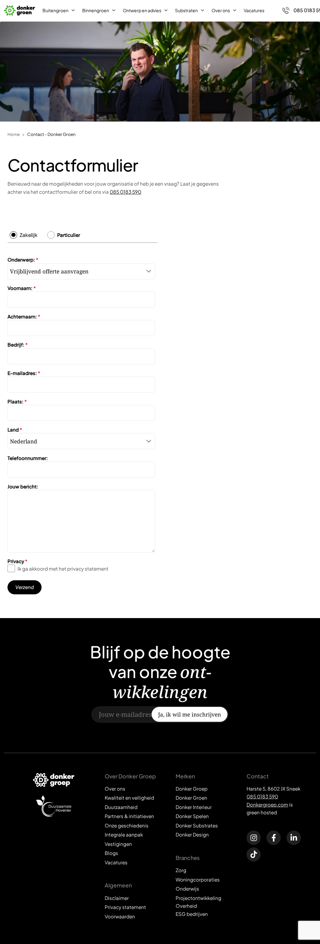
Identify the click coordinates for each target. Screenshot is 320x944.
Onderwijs (187, 889)
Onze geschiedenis (126, 825)
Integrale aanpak (124, 834)
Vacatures (254, 10)
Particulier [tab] (68, 235)
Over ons (221, 10)
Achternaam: (24, 316)
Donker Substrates (197, 825)
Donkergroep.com (267, 804)
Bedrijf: (18, 344)
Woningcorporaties (198, 879)
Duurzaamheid (121, 807)
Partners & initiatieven (129, 816)
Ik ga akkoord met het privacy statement (63, 568)
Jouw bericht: (23, 486)
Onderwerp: (23, 259)
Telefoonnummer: (28, 458)
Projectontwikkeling (198, 898)
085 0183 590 (125, 192)
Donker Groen (191, 798)
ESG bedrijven (192, 914)
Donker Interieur (194, 807)
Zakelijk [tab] (29, 235)
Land (15, 429)
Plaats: (17, 401)
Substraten (186, 10)
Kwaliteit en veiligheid (129, 798)
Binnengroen (95, 10)
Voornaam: (22, 288)
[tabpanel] (83, 422)
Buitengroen (55, 10)
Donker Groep (192, 789)
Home (14, 134)
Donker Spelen (192, 816)
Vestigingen (118, 844)
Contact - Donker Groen (51, 134)
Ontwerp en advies (142, 10)
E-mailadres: (24, 373)
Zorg (181, 870)
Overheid (186, 906)
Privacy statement (125, 907)
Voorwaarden (120, 916)
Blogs (111, 853)
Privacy (18, 561)
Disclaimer (117, 898)
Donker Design (192, 834)
